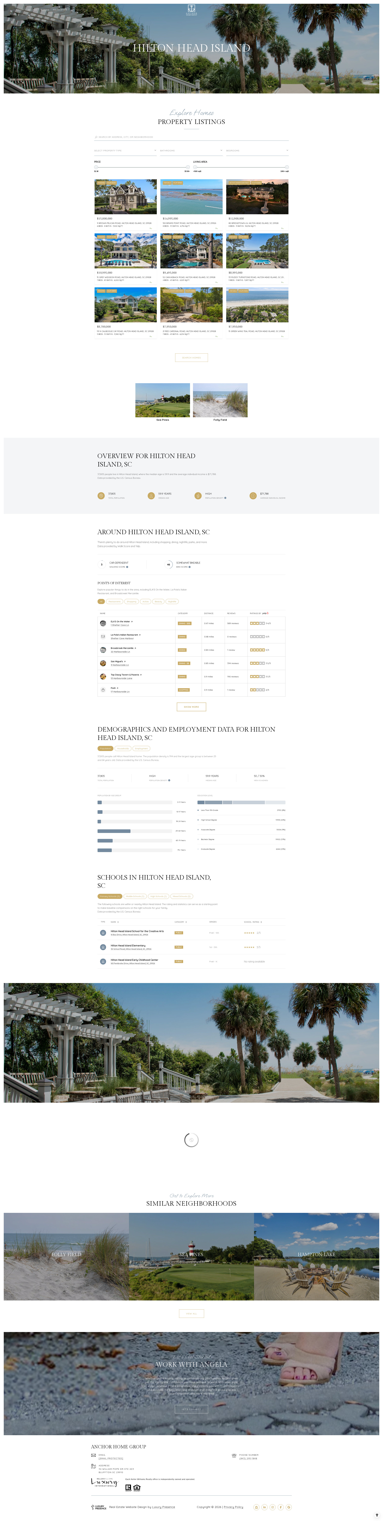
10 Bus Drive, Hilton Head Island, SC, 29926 (129, 935)
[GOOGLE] (289, 1507)
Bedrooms (232, 150)
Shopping (133, 601)
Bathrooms (167, 150)
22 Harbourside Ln (120, 651)
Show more (191, 707)
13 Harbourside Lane (121, 678)
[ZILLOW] (256, 1507)
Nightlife (173, 601)
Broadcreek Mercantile (122, 648)
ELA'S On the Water (120, 621)
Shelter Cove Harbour (122, 638)
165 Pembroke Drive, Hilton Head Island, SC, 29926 (133, 963)
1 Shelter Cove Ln (120, 625)
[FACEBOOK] (281, 1507)
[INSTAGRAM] (273, 1507)
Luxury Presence (163, 1507)
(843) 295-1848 (248, 1458)
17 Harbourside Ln (120, 691)
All (102, 601)
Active (147, 601)
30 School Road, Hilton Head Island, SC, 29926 (131, 949)
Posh (113, 688)
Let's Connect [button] (191, 1409)
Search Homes (191, 357)
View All (191, 1313)
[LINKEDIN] (265, 1507)
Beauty (159, 601)
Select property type (108, 150)
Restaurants (116, 601)
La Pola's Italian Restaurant (124, 634)
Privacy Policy (233, 1507)
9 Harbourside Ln (120, 665)
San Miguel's (117, 661)
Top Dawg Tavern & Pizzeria (125, 674)
